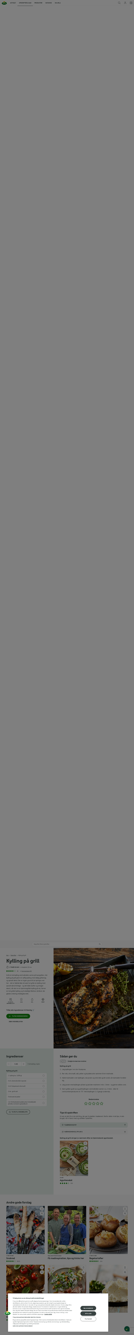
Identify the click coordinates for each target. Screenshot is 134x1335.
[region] (58, 1312)
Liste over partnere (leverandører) (23, 1326)
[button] (7, 1314)
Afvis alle (88, 1313)
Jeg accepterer (88, 1308)
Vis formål (88, 1319)
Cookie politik (48, 1314)
